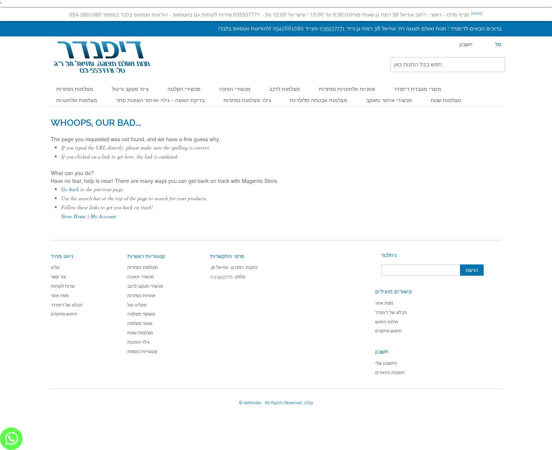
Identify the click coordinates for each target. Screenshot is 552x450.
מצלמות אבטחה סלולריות (318, 100)
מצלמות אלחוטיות (76, 100)
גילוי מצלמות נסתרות (247, 100)
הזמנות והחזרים (390, 372)
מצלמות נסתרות (74, 89)
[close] (477, 13)
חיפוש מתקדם (64, 314)
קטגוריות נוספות (142, 351)
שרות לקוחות (63, 286)
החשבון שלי (386, 363)
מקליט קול (136, 305)
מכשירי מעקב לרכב (145, 286)
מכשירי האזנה (234, 89)
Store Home (73, 216)
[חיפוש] (497, 64)
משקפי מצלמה (141, 314)
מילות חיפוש (386, 322)
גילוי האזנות (138, 342)
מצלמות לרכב (284, 89)
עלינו (55, 267)
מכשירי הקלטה (184, 89)
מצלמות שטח (446, 100)
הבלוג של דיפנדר (67, 305)
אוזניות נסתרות (141, 295)
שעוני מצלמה (139, 323)
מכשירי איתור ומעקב (389, 100)
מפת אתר (60, 295)
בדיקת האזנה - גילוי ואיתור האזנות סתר (160, 100)
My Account (103, 216)
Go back (70, 189)
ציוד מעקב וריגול (130, 89)
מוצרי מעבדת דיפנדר (417, 89)
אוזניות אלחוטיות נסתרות (347, 89)
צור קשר (58, 276)
